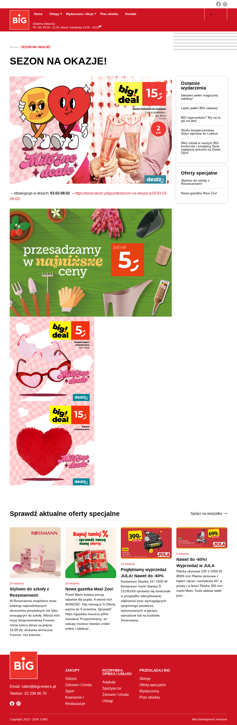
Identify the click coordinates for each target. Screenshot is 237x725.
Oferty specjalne (152, 685)
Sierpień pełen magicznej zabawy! (199, 96)
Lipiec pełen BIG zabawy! (199, 108)
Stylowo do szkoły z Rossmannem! (195, 182)
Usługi (107, 701)
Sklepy (54, 14)
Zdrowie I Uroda (78, 685)
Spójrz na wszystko (206, 513)
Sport (69, 691)
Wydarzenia (149, 691)
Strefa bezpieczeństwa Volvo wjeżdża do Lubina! (199, 131)
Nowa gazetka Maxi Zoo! (199, 193)
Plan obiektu (109, 14)
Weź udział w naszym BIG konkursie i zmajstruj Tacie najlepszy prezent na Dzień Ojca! (201, 147)
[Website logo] (19, 20)
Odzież (71, 679)
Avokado (221, 719)
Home (38, 14)
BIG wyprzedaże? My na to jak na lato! (201, 119)
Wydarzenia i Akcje (79, 14)
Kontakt (130, 14)
